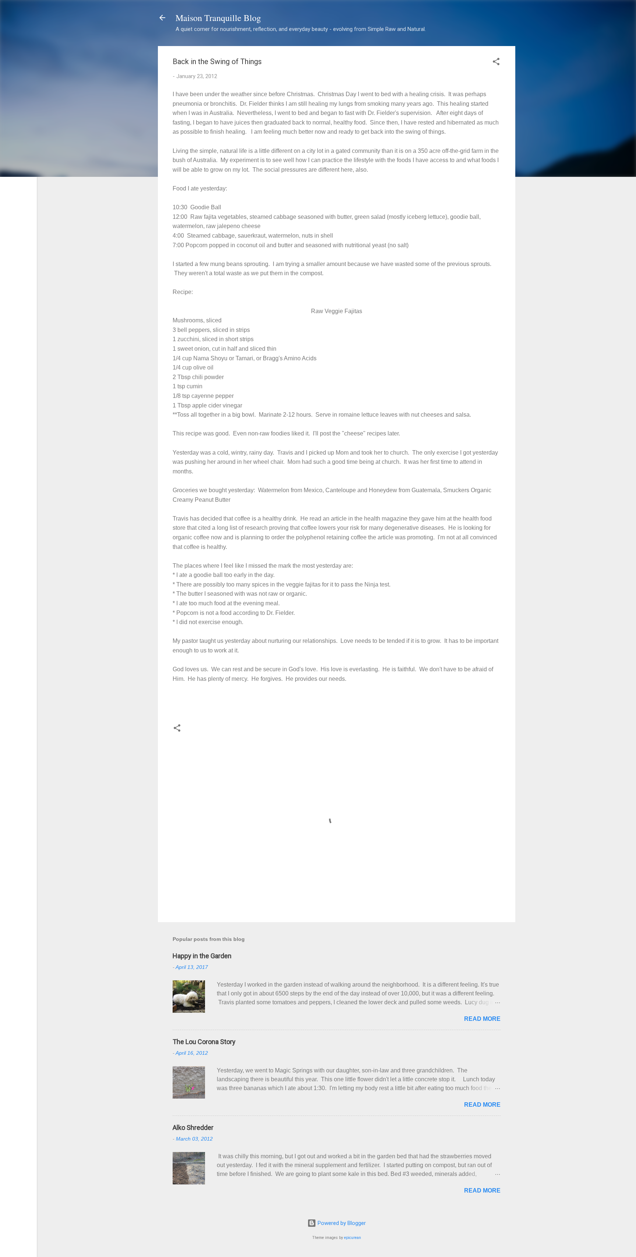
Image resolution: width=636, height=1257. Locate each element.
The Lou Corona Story (204, 1042)
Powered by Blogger (341, 1223)
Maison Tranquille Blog (218, 18)
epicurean (352, 1237)
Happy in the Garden (202, 956)
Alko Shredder (193, 1127)
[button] (496, 63)
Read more (482, 1019)
